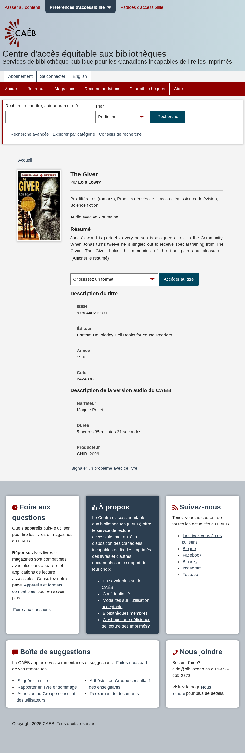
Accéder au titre (179, 279)
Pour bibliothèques (147, 88)
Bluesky (190, 561)
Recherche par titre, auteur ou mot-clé (41, 105)
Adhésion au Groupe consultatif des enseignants (119, 683)
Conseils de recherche (120, 134)
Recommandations (102, 88)
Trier (99, 106)
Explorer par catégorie (74, 134)
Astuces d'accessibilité (142, 7)
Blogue (189, 548)
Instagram (192, 568)
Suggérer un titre (33, 680)
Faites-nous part (131, 662)
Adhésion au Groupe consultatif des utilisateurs (47, 696)
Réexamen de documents (114, 693)
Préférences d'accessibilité (77, 7)
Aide (178, 88)
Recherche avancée (30, 134)
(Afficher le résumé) (90, 258)
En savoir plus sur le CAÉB (121, 584)
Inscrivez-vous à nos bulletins (202, 539)
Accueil (12, 88)
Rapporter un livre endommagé (47, 687)
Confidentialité (116, 593)
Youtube (190, 574)
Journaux (36, 88)
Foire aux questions (32, 609)
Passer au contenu (22, 7)
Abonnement (20, 76)
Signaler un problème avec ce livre (104, 468)
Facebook (192, 555)
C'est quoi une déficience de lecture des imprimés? (126, 623)
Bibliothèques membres (125, 613)
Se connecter (52, 76)
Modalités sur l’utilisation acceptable (125, 603)
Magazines (65, 88)
